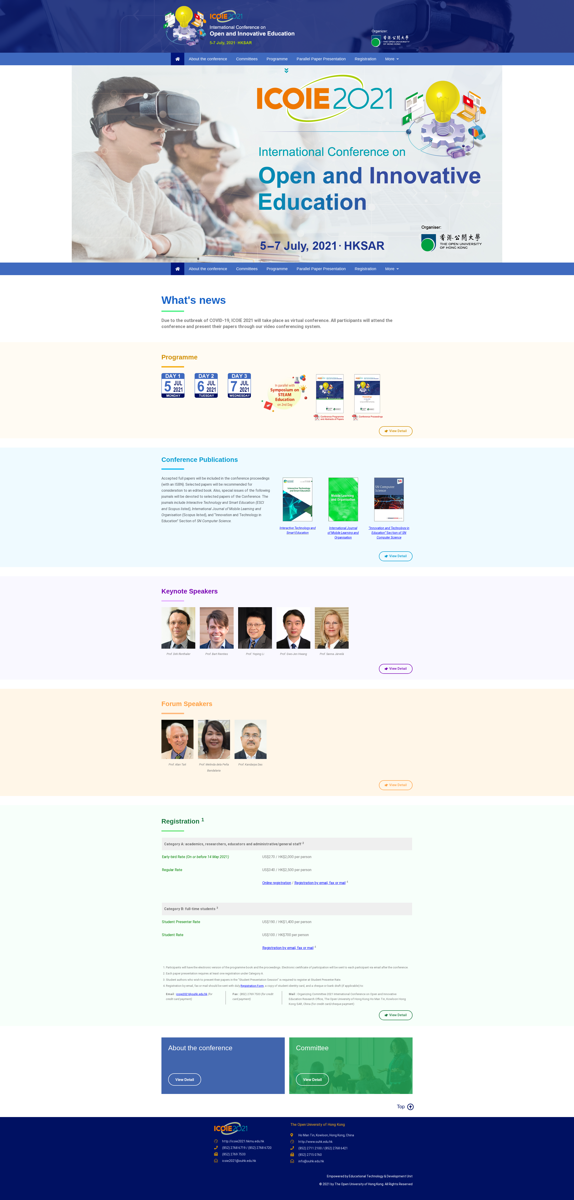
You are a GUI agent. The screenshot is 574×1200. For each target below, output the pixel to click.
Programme (277, 59)
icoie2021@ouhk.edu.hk (191, 994)
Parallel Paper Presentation (321, 59)
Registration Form (252, 985)
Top (400, 1106)
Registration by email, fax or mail (320, 883)
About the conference (208, 59)
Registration (365, 59)
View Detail (184, 1079)
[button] (287, 70)
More (389, 59)
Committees (247, 59)
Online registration (276, 883)
